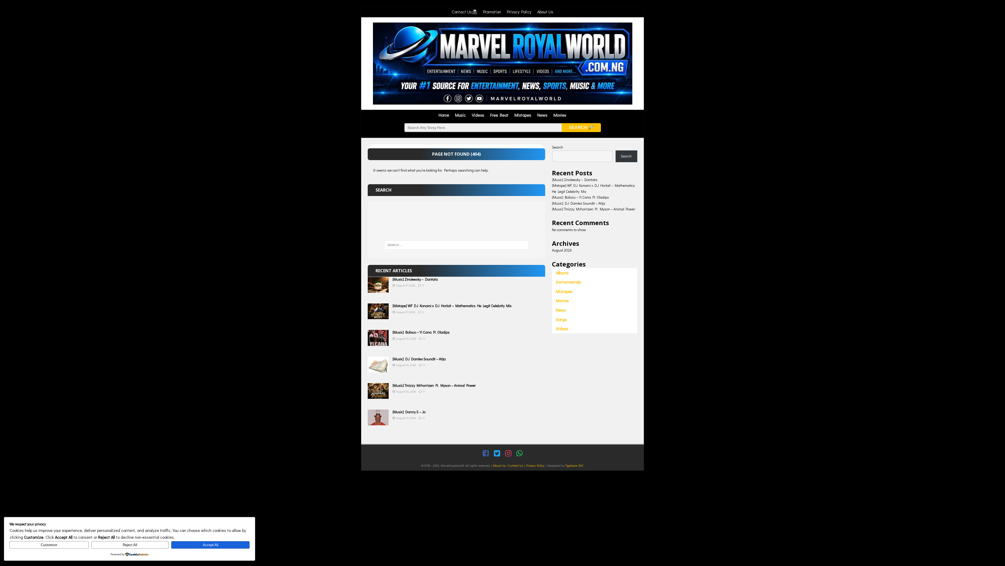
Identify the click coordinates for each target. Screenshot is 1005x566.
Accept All (210, 545)
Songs (561, 319)
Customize (49, 545)
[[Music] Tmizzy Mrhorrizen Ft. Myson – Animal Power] (378, 395)
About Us (545, 11)
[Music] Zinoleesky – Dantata (415, 279)
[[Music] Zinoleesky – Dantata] (378, 289)
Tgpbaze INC (574, 465)
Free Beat (499, 115)
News (542, 115)
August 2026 (562, 250)
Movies (560, 115)
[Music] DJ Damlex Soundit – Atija (419, 358)
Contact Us (515, 465)
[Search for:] (456, 245)
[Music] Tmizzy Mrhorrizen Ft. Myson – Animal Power (434, 385)
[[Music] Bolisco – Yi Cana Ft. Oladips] (378, 342)
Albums (562, 272)
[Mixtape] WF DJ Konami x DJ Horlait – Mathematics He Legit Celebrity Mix (452, 305)
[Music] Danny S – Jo (409, 411)
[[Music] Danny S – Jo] (378, 422)
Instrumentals (568, 282)
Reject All (130, 545)
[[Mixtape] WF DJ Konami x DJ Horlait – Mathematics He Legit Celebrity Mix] (378, 316)
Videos (478, 115)
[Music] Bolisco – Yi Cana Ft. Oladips (421, 332)
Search (557, 147)
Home (444, 115)
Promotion (492, 11)
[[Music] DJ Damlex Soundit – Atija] (378, 369)
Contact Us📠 (464, 11)
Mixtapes (523, 115)
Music (460, 115)
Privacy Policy (519, 11)
